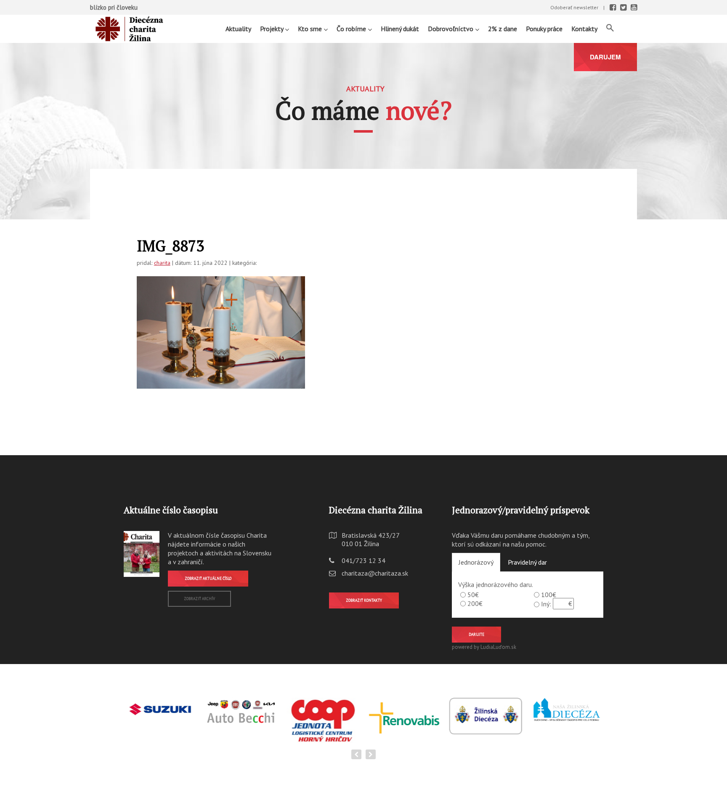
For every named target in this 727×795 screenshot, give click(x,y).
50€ (473, 594)
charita (162, 263)
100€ (548, 594)
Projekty (272, 28)
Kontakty (584, 28)
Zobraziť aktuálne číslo (208, 578)
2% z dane (502, 28)
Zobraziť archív (199, 598)
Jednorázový (476, 562)
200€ (475, 603)
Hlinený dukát (400, 28)
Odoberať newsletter (574, 7)
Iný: (546, 604)
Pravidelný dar (527, 562)
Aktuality (238, 28)
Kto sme (311, 28)
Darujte (476, 634)
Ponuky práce (544, 28)
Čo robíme (352, 28)
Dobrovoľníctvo (451, 28)
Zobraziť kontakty (364, 600)
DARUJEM (605, 56)
